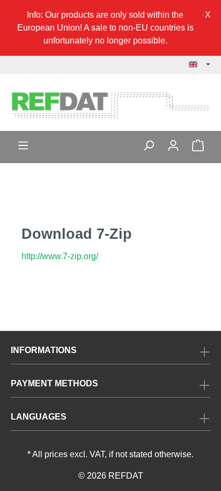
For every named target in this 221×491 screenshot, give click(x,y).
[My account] (173, 145)
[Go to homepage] (110, 104)
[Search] (148, 145)
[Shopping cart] (198, 145)
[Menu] (23, 145)
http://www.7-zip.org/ (59, 256)
